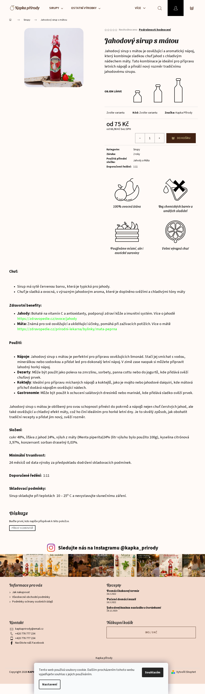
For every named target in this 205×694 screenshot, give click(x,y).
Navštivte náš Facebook (29, 643)
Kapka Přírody (184, 113)
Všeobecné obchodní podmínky (31, 597)
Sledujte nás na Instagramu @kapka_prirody (108, 547)
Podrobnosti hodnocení (155, 30)
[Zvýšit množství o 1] (159, 138)
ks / (151, 632)
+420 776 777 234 (25, 634)
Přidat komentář (22, 528)
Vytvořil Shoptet (186, 672)
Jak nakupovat (21, 592)
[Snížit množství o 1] (140, 138)
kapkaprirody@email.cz (29, 629)
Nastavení (49, 684)
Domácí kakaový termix (123, 590)
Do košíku (183, 138)
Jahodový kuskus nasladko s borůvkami (134, 607)
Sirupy (136, 149)
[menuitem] (56, 8)
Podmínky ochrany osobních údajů (32, 602)
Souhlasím (152, 672)
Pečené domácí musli (121, 599)
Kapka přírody (104, 658)
